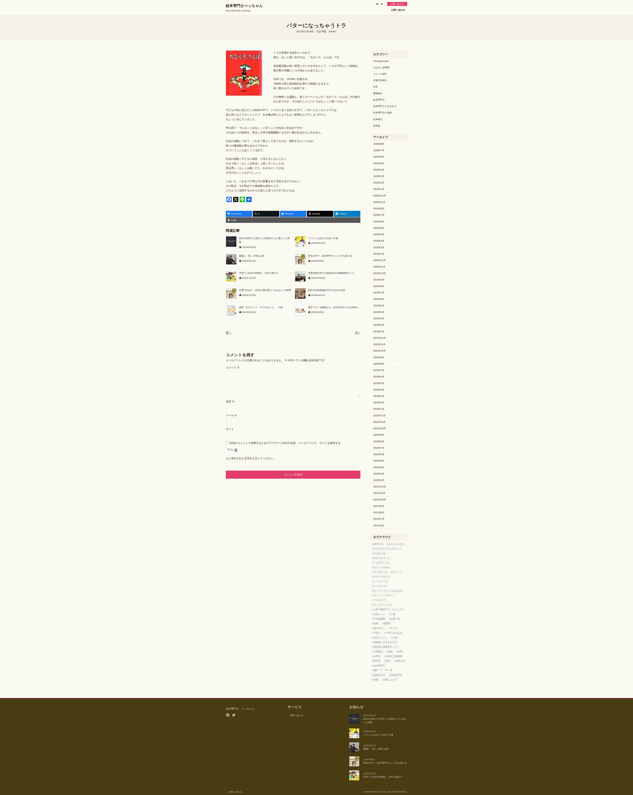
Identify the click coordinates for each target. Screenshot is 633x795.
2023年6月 (378, 376)
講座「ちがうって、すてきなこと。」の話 (261, 307)
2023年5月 (378, 383)
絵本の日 (400, 661)
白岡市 (377, 656)
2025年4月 (378, 234)
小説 (395, 637)
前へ (228, 332)
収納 (376, 623)
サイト (230, 429)
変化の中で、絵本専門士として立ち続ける (330, 256)
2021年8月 (378, 512)
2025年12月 (379, 195)
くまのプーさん (382, 562)
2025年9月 (378, 208)
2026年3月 (378, 176)
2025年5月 (378, 228)
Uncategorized (380, 61)
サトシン (397, 572)
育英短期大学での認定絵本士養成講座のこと (331, 273)
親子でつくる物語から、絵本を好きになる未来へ (333, 307)
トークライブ (381, 581)
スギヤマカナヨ (382, 576)
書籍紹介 (377, 93)
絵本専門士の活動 (382, 112)
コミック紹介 (380, 74)
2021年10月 (379, 499)
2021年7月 (378, 519)
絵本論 (376, 125)
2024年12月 (379, 260)
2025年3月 (378, 241)
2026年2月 (378, 182)
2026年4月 (378, 169)
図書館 (387, 623)
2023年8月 (378, 363)
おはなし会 (379, 553)
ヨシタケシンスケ (383, 605)
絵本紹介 (333, 31)
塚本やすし (379, 628)
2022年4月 (378, 467)
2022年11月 (379, 422)
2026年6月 (378, 156)
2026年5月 (378, 163)
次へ (357, 332)
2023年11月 (379, 344)
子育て (377, 633)
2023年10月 (379, 350)
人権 (393, 614)
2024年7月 (378, 292)
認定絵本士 (379, 675)
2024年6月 (378, 299)
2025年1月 (378, 254)
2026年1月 (378, 189)
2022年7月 (378, 448)
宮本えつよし (381, 637)
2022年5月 (378, 460)
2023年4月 (378, 389)
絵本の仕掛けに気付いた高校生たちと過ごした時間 (385, 721)
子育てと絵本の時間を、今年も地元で (258, 273)
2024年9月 (378, 279)
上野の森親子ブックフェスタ (389, 609)
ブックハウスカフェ (384, 595)
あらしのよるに (397, 544)
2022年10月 (379, 428)
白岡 (400, 651)
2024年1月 (378, 331)
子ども (394, 628)
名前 (230, 401)
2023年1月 (378, 409)
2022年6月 (378, 454)
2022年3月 (378, 473)
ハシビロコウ (381, 586)
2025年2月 (378, 247)
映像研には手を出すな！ (386, 642)
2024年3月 (378, 318)
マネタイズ (379, 600)
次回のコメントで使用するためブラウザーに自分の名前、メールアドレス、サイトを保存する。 (286, 443)
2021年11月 (379, 493)
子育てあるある (394, 633)
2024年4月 (378, 312)
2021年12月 (379, 486)
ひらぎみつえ (381, 572)
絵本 (388, 661)
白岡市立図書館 (394, 656)
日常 (375, 86)
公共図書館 (379, 619)
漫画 (390, 651)
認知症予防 (396, 675)
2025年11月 (379, 202)
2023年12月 (379, 338)
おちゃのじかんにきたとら (387, 548)
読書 (376, 679)
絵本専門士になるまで (384, 106)
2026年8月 (378, 144)
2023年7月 (378, 370)
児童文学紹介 (380, 80)
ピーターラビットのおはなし (389, 591)
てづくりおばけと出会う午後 (323, 238)
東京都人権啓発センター (386, 647)
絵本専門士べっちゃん (244, 6)
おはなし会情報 (381, 67)
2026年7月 (378, 150)
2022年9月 (378, 435)
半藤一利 (395, 619)
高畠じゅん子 (390, 679)
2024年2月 (378, 325)
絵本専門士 (379, 99)
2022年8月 (378, 441)
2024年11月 (379, 266)
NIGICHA (378, 544)
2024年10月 (379, 273)
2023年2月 (378, 402)
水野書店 (378, 651)
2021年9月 (378, 506)
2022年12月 (379, 415)
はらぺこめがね (382, 567)
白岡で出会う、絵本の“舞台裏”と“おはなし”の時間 (265, 290)
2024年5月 (378, 305)
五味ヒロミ (379, 614)
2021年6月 (378, 525)
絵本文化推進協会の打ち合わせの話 (326, 290)
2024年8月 (378, 286)
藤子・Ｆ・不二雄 (383, 670)
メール (231, 415)
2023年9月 (378, 357)
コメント (233, 367)
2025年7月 (378, 215)
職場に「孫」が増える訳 (251, 256)
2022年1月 (378, 480)
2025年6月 (378, 221)
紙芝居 (377, 661)
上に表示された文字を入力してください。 (251, 458)
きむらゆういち (382, 558)
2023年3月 (378, 396)
